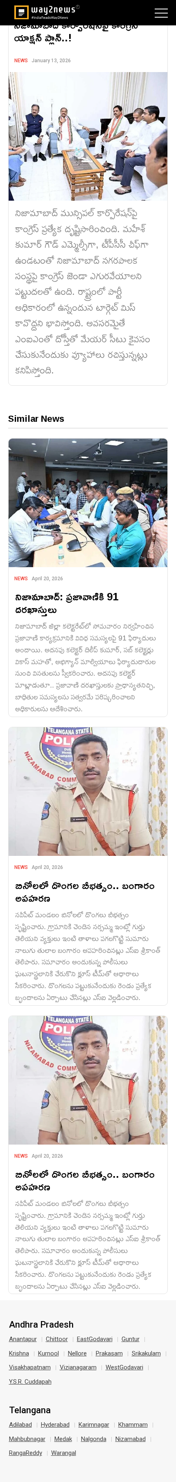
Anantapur (23, 1339)
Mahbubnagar (27, 1439)
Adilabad (20, 1424)
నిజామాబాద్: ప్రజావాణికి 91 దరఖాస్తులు (66, 602)
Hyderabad (55, 1424)
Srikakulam (146, 1353)
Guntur (131, 1339)
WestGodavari (124, 1367)
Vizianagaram (78, 1367)
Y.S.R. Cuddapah (30, 1381)
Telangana (30, 1410)
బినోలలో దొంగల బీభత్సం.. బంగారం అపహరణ (85, 891)
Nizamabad (130, 1439)
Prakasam (109, 1353)
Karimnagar (94, 1424)
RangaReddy (25, 1453)
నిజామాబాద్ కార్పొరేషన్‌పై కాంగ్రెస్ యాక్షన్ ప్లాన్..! (76, 31)
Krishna (19, 1353)
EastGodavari (95, 1339)
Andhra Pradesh (41, 1325)
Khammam (133, 1424)
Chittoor (57, 1339)
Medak (63, 1439)
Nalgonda (93, 1439)
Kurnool (48, 1353)
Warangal (63, 1453)
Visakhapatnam (30, 1367)
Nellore (77, 1353)
